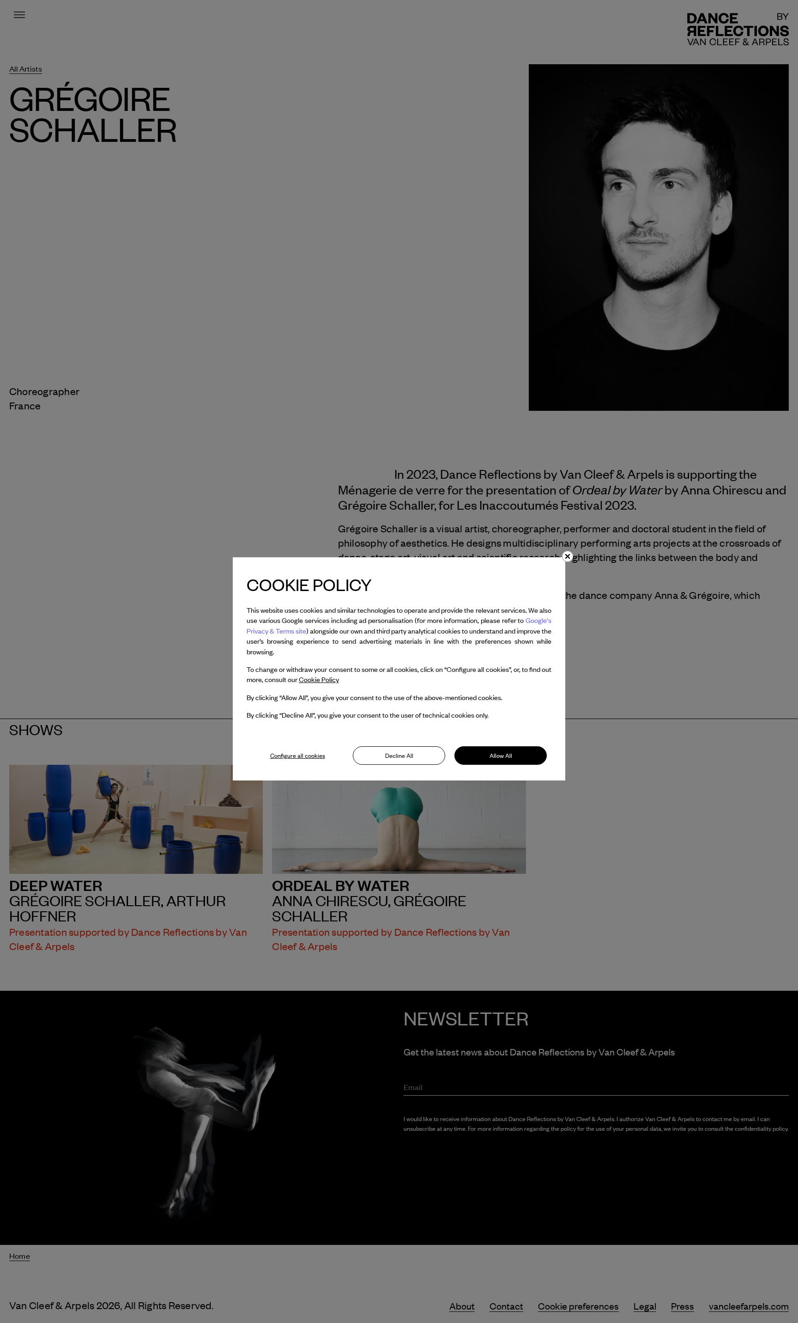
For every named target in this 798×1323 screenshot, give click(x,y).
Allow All (501, 755)
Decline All (399, 755)
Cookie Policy (319, 679)
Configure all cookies (297, 755)
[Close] (567, 556)
